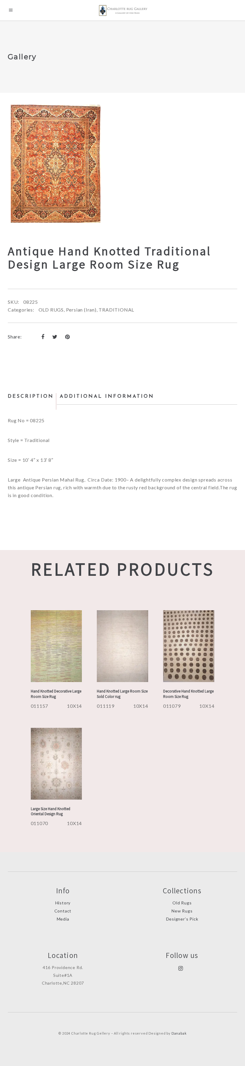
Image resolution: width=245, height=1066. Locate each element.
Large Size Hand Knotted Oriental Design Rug (50, 811)
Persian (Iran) (81, 309)
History (63, 902)
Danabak (179, 1033)
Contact (63, 910)
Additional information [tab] (107, 396)
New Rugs (182, 910)
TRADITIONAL (116, 309)
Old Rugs (182, 902)
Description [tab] (31, 396)
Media (63, 918)
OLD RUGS (51, 309)
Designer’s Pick (182, 918)
